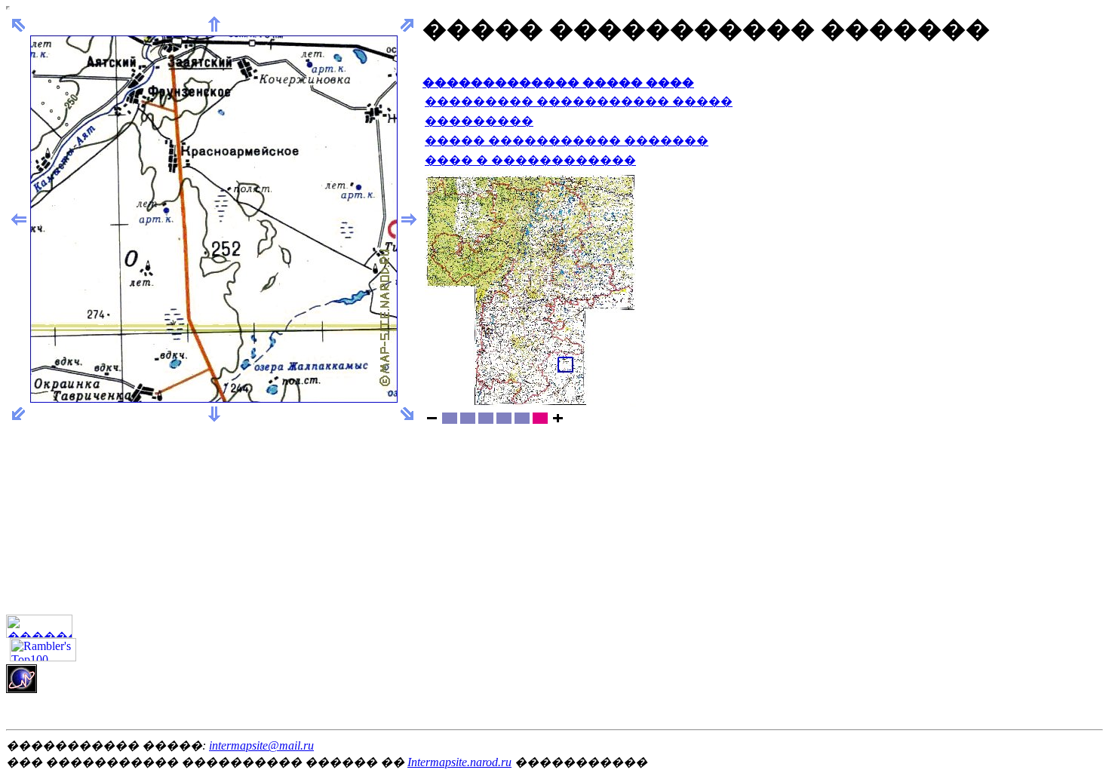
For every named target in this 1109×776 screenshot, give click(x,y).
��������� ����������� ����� (579, 101)
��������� (479, 121)
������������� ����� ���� (558, 82)
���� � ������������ (530, 160)
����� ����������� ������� (566, 140)
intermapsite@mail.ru (261, 745)
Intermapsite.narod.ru (459, 762)
